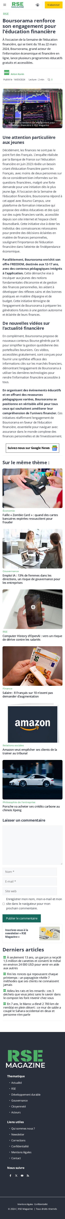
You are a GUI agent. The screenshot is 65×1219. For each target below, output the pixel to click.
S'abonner (54, 4)
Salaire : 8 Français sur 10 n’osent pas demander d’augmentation (27, 694)
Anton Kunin (17, 74)
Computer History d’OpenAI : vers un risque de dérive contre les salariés (32, 637)
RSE (6, 13)
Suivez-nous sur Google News (29, 448)
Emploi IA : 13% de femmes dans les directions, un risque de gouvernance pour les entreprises (31, 579)
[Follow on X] (16, 1175)
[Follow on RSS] (27, 1175)
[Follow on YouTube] (22, 1175)
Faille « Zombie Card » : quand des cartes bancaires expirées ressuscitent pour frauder (30, 518)
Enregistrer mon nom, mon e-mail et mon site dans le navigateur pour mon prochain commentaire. (34, 903)
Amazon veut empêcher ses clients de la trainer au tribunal (29, 751)
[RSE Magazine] (17, 5)
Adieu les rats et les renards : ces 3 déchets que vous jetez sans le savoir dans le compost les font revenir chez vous (31, 994)
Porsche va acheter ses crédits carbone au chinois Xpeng (31, 808)
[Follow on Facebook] (10, 1175)
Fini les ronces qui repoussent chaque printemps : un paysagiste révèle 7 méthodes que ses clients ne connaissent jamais (31, 979)
